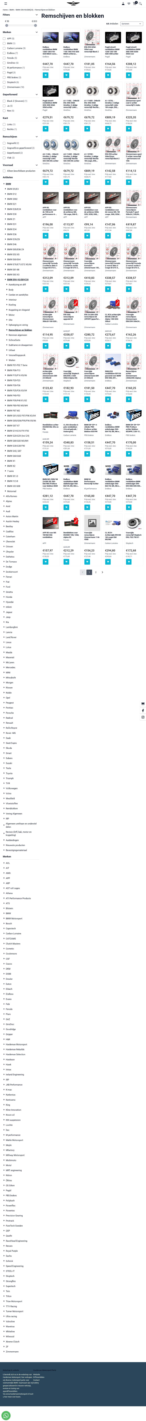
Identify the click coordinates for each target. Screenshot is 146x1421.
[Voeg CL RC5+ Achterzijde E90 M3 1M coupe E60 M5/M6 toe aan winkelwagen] (108, 562)
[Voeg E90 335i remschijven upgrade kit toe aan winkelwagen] (66, 346)
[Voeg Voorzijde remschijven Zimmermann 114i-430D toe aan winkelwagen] (87, 562)
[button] (6, 3)
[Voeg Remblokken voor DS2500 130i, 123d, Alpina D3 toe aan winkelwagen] (66, 562)
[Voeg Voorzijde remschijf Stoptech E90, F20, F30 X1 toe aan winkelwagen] (129, 562)
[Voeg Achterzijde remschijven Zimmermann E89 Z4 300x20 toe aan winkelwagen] (45, 399)
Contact (36, 1380)
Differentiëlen (38, 1377)
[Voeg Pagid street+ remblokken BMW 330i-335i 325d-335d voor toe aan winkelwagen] (129, 75)
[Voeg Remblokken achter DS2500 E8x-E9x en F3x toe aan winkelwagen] (45, 454)
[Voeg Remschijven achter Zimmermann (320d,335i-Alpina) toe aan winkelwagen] (129, 399)
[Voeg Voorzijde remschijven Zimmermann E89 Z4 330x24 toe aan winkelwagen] (87, 399)
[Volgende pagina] (102, 572)
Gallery (36, 1383)
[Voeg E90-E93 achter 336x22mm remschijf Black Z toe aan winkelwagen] (108, 182)
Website (36, 1374)
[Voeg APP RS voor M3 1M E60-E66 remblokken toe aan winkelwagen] (45, 562)
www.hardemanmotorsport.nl (17, 1394)
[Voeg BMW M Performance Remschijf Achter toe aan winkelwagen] (87, 507)
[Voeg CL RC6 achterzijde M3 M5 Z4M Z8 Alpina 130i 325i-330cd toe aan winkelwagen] (108, 346)
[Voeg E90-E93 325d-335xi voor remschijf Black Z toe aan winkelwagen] (87, 75)
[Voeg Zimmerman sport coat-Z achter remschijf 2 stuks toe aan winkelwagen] (129, 129)
